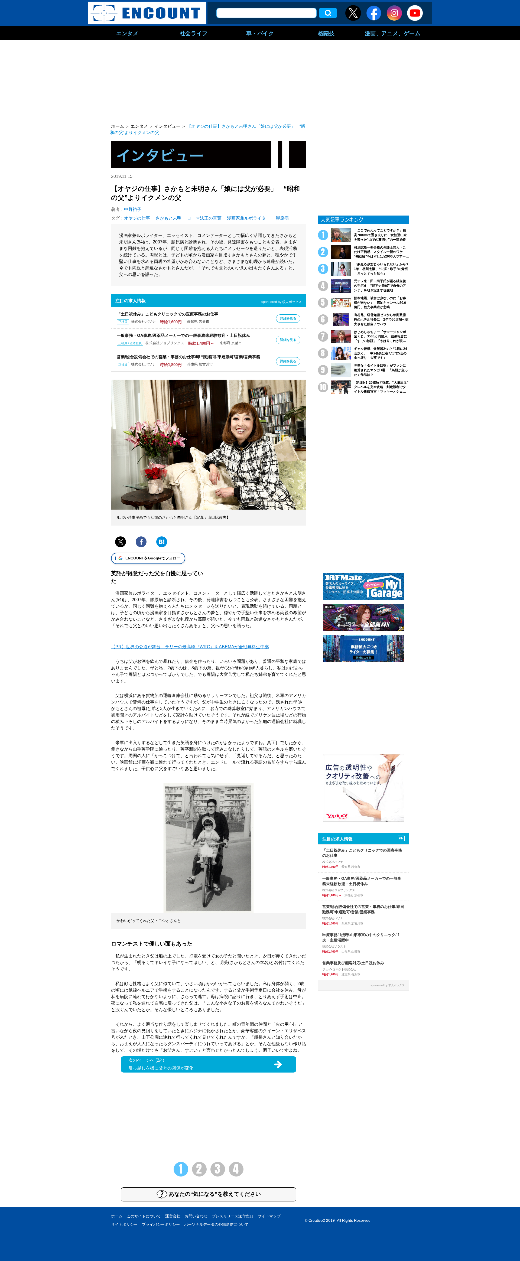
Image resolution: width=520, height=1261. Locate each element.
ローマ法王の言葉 (204, 218)
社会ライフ (194, 33)
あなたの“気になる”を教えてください (215, 1194)
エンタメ (127, 33)
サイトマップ (269, 1216)
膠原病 (282, 218)
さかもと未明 (168, 218)
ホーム (116, 1216)
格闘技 (326, 33)
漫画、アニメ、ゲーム (393, 33)
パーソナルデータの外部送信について (216, 1224)
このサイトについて (144, 1216)
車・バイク (260, 33)
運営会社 (172, 1216)
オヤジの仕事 (137, 218)
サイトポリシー (124, 1224)
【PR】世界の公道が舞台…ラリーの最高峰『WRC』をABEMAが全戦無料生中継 (190, 646)
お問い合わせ (196, 1216)
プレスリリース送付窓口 (232, 1216)
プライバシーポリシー (161, 1224)
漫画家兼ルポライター (248, 218)
